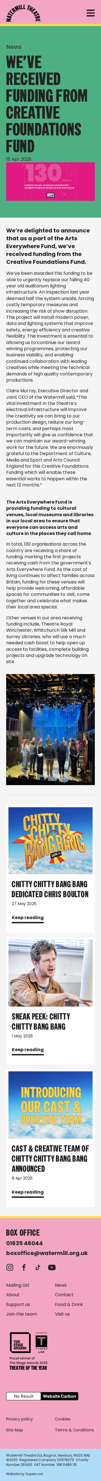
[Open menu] (91, 14)
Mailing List (17, 1285)
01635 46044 (24, 1243)
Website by (24, 1473)
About (13, 1295)
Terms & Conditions (74, 1430)
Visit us (62, 1314)
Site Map (14, 1430)
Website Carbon (59, 1396)
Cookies (62, 1419)
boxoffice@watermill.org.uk (47, 1253)
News (14, 47)
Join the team (21, 1314)
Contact (64, 1295)
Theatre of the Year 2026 (28, 1350)
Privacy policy (19, 1419)
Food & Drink (69, 1305)
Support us (18, 1305)
